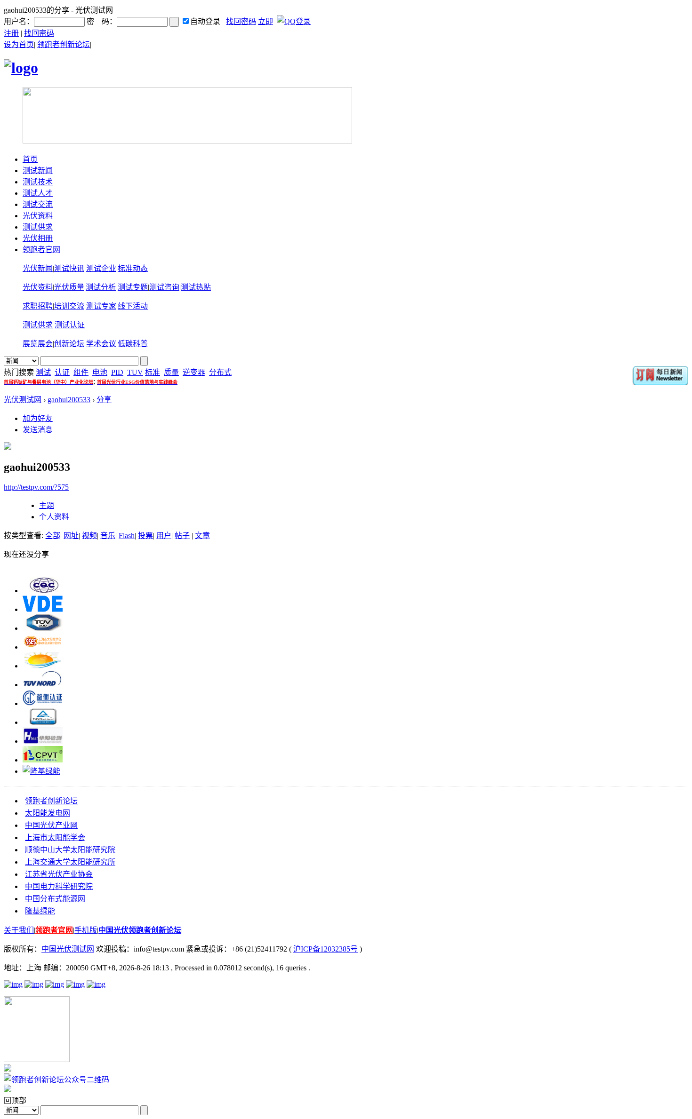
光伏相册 (38, 238)
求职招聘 (38, 306)
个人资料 (54, 517)
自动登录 (205, 21)
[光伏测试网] (21, 67)
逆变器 (194, 372)
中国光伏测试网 (67, 949)
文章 (202, 536)
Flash (127, 536)
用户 (163, 536)
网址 (71, 536)
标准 (152, 372)
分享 (104, 400)
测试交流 (38, 204)
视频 (89, 536)
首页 (30, 159)
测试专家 (101, 306)
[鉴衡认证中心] (43, 703)
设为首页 (19, 44)
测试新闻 (38, 171)
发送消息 (38, 430)
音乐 (107, 536)
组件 (81, 372)
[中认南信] (43, 666)
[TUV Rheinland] (43, 722)
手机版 (85, 930)
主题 (46, 505)
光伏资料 (38, 216)
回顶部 (15, 1100)
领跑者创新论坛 (63, 44)
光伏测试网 (22, 400)
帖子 (182, 536)
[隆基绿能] (41, 771)
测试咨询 (164, 287)
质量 (171, 372)
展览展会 (38, 344)
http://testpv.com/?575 (36, 487)
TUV (135, 372)
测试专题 (133, 287)
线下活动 (133, 306)
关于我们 (19, 930)
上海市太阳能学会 (55, 837)
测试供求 (38, 227)
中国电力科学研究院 (59, 886)
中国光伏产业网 (51, 825)
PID (117, 372)
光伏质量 (69, 287)
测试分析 (101, 287)
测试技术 (38, 182)
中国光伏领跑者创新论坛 (139, 930)
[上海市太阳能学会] (43, 647)
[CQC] (43, 591)
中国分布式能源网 (55, 899)
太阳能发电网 (47, 813)
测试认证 (70, 325)
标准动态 (133, 268)
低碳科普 (133, 344)
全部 (52, 536)
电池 (99, 372)
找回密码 (241, 21)
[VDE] (43, 609)
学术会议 (101, 344)
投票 (145, 536)
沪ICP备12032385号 (325, 949)
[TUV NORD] (43, 685)
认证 (62, 372)
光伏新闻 (38, 268)
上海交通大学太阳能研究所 (70, 862)
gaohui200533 (69, 400)
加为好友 (38, 418)
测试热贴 (196, 287)
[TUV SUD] (43, 628)
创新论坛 (69, 344)
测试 (43, 372)
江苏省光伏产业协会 (59, 874)
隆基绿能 (40, 911)
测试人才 (38, 193)
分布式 (220, 372)
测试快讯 (69, 268)
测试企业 (101, 268)
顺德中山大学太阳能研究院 (70, 850)
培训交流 (69, 306)
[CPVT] (43, 760)
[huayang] (43, 741)
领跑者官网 (41, 250)
